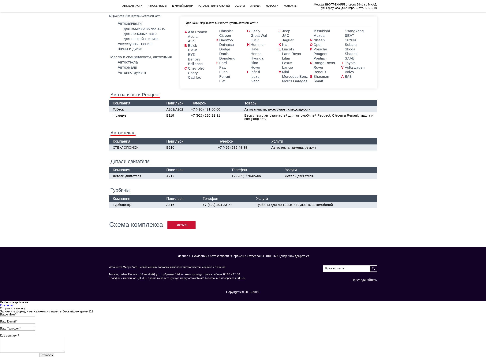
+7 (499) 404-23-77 (217, 205)
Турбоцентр (122, 205)
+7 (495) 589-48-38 (232, 147)
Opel (317, 44)
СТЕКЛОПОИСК (125, 147)
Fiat (222, 81)
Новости (272, 6)
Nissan (319, 40)
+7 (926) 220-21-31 (205, 115)
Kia (284, 44)
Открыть (181, 225)
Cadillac (194, 77)
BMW (192, 50)
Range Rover (324, 63)
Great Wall (259, 35)
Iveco (255, 81)
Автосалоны (255, 256)
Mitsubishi (321, 31)
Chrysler (226, 31)
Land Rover (291, 54)
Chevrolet (196, 68)
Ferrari (224, 76)
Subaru (351, 44)
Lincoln (288, 49)
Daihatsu (226, 44)
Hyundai (257, 58)
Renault (319, 72)
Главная (182, 256)
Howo (255, 67)
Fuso (223, 72)
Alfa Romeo (197, 32)
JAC (285, 35)
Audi (191, 41)
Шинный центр (182, 6)
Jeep (286, 31)
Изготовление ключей (214, 6)
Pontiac (319, 58)
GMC (255, 40)
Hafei (255, 49)
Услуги (240, 6)
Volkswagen (355, 67)
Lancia (287, 67)
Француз (119, 115)
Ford (223, 63)
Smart (318, 81)
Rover (318, 67)
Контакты (290, 6)
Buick (192, 45)
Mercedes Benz (295, 76)
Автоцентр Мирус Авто (123, 266)
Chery (193, 73)
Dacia (224, 54)
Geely (255, 31)
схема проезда (193, 274)
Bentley (194, 59)
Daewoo (226, 40)
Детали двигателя (127, 176)
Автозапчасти (132, 6)
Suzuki (350, 40)
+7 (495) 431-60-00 (205, 109)
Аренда (255, 6)
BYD (192, 54)
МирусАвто (116, 15)
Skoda (350, 49)
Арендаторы (133, 15)
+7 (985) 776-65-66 (246, 176)
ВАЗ (348, 76)
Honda (256, 54)
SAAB (350, 58)
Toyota (350, 63)
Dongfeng (227, 58)
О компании (199, 256)
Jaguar (287, 40)
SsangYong (354, 31)
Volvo (349, 72)
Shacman (321, 76)
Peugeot (320, 54)
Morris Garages (294, 81)
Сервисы (237, 256)
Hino (254, 63)
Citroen (225, 35)
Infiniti (255, 72)
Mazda (319, 35)
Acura (193, 36)
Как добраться (299, 256)
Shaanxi (351, 54)
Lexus (287, 63)
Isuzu (255, 76)
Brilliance (195, 64)
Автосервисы (157, 6)
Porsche (320, 49)
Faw (222, 67)
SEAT (349, 35)
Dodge (224, 49)
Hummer (258, 44)
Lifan (286, 58)
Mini (285, 72)
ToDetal (118, 109)
